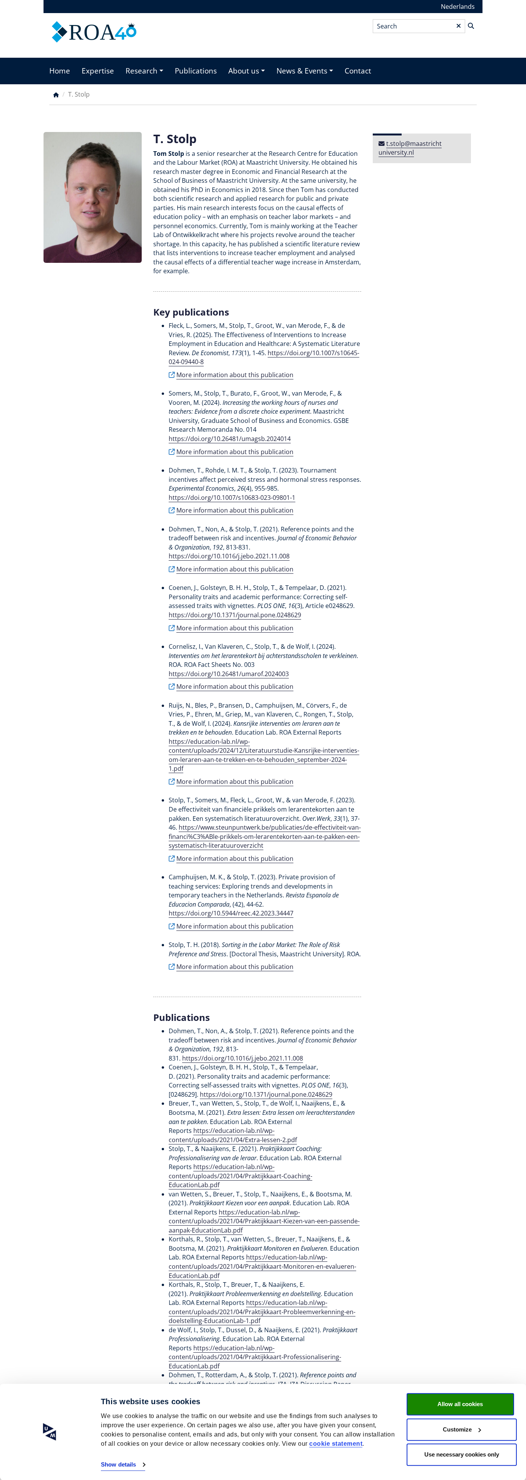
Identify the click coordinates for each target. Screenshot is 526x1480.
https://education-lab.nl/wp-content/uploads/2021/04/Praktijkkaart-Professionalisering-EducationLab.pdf (255, 1357)
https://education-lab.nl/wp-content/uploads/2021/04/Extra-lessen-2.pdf (233, 1135)
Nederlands (458, 6)
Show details (118, 1465)
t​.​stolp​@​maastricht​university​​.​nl (410, 148)
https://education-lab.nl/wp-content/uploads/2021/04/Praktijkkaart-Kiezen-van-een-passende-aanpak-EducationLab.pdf (264, 1221)
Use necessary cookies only (461, 1454)
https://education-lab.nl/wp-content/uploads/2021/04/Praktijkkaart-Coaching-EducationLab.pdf (240, 1176)
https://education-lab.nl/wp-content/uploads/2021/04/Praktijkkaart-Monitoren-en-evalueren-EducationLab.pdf (262, 1266)
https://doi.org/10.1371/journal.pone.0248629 (266, 1094)
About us (243, 71)
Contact (358, 71)
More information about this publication (234, 375)
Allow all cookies (460, 1404)
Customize (457, 1429)
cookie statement (335, 1443)
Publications (196, 71)
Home (59, 71)
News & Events (301, 71)
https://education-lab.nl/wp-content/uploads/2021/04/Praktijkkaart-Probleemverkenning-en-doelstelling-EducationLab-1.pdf (262, 1311)
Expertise (98, 71)
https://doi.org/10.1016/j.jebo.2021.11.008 (242, 1058)
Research (141, 71)
